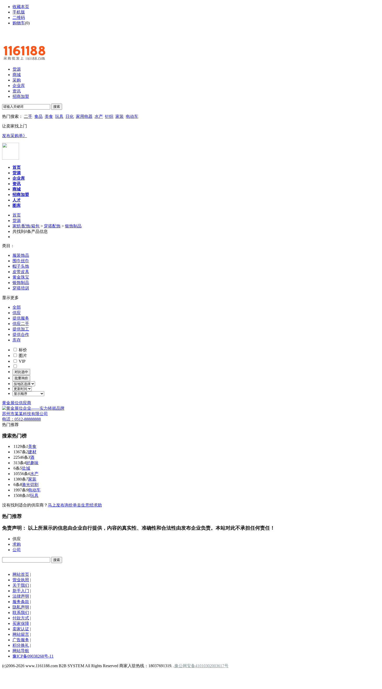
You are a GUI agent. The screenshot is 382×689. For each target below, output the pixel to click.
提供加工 (20, 329)
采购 (16, 80)
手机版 (18, 12)
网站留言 (20, 634)
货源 (16, 69)
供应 (16, 312)
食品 (38, 116)
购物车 (18, 23)
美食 (49, 116)
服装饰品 (20, 255)
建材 (32, 452)
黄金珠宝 (20, 277)
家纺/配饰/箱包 (25, 226)
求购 (16, 544)
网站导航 (20, 651)
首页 (16, 215)
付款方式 (20, 618)
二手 (28, 116)
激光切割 (30, 484)
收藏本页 (20, 6)
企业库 (18, 85)
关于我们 (20, 585)
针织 (109, 116)
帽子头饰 (20, 266)
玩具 (59, 116)
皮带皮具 (20, 271)
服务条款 (20, 601)
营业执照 (20, 580)
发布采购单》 (14, 135)
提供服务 (20, 318)
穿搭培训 (20, 288)
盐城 (26, 468)
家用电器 (84, 116)
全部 (16, 307)
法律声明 (20, 596)
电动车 (132, 116)
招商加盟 (20, 96)
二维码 (18, 17)
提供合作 (20, 334)
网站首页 (20, 574)
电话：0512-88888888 (21, 419)
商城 (16, 74)
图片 (22, 355)
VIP (21, 361)
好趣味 (32, 463)
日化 (69, 116)
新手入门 (20, 591)
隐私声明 (20, 607)
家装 (119, 116)
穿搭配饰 (52, 226)
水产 (99, 116)
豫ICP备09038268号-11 (33, 656)
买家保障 (20, 623)
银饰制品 (73, 226)
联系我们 (20, 612)
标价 (22, 350)
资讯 (16, 91)
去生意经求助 (89, 505)
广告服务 (20, 640)
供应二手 (20, 323)
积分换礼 (20, 645)
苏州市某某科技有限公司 (25, 413)
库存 (16, 340)
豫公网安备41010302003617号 (201, 666)
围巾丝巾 (20, 261)
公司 (16, 550)
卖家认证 (20, 629)
